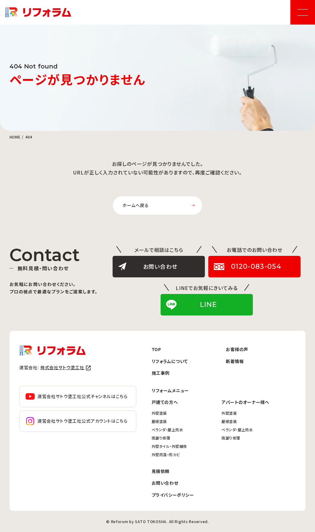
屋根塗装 (159, 421)
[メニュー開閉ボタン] (302, 12)
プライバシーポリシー (173, 495)
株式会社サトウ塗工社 (62, 367)
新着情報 (235, 361)
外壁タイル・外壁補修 (169, 446)
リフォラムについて (170, 361)
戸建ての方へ (165, 402)
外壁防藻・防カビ (166, 454)
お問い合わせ (165, 483)
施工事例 (160, 373)
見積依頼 (160, 471)
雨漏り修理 (161, 437)
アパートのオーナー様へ (245, 402)
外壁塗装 (159, 413)
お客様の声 (237, 349)
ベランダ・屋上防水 (167, 429)
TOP (156, 349)
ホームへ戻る (135, 205)
